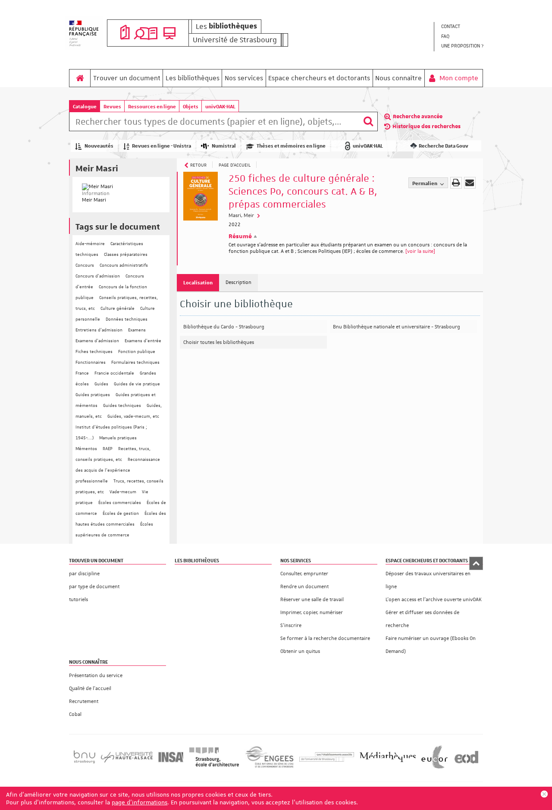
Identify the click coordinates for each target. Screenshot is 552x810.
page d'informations (139, 802)
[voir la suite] (420, 251)
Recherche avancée (417, 116)
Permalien (425, 183)
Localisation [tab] (198, 282)
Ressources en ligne (152, 106)
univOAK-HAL (220, 106)
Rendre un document (304, 586)
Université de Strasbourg (235, 39)
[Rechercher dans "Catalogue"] (214, 123)
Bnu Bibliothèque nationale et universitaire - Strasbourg (396, 327)
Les (226, 26)
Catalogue (85, 106)
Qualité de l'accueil (90, 688)
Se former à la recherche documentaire (325, 638)
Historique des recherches (426, 126)
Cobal (75, 714)
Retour (198, 164)
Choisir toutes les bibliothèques (218, 342)
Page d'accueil (235, 164)
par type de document (94, 586)
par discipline (84, 573)
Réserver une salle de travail (312, 599)
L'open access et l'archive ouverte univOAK (434, 599)
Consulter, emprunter (304, 573)
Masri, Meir (242, 215)
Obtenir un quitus (300, 651)
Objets (190, 106)
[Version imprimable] (456, 183)
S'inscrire (290, 625)
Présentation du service (95, 675)
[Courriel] (470, 183)
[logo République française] (84, 33)
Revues (112, 106)
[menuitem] (462, 27)
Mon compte (458, 78)
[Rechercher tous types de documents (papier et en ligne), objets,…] (368, 121)
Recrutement (83, 701)
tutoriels (78, 599)
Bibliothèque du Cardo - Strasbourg (223, 327)
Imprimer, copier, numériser (311, 612)
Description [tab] (238, 282)
